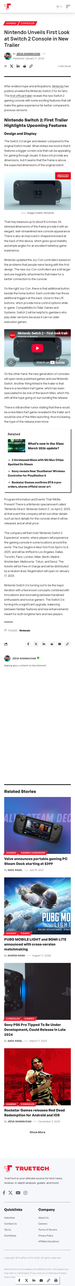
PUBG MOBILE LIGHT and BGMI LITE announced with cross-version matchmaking (35, 944)
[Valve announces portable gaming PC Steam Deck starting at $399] (37, 825)
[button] (69, 6)
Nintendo (58, 86)
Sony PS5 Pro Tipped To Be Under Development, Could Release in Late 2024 (35, 1029)
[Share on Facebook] (19, 1280)
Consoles (27, 23)
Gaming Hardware (33, 852)
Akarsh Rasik (16, 955)
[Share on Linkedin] (18, 66)
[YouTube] (18, 1192)
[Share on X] (11, 66)
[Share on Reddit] (24, 66)
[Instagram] (25, 1192)
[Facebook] (4, 1192)
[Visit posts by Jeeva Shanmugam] (7, 658)
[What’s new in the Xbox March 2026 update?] (16, 445)
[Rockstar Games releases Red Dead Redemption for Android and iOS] (37, 1076)
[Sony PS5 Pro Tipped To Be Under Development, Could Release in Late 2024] (37, 991)
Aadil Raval (15, 870)
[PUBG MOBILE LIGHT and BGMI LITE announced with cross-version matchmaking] (37, 905)
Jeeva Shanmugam (28, 53)
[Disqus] (37, 722)
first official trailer (21, 96)
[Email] (41, 1280)
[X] (10, 1192)
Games (25, 933)
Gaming (11, 23)
